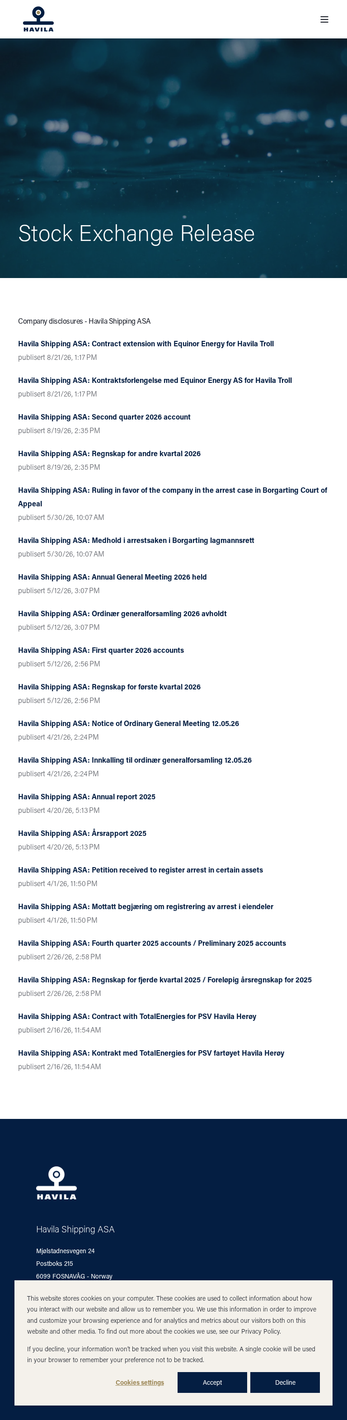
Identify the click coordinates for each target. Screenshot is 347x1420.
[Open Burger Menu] (324, 19)
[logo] (56, 1182)
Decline (285, 1382)
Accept (212, 1382)
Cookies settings (140, 1382)
